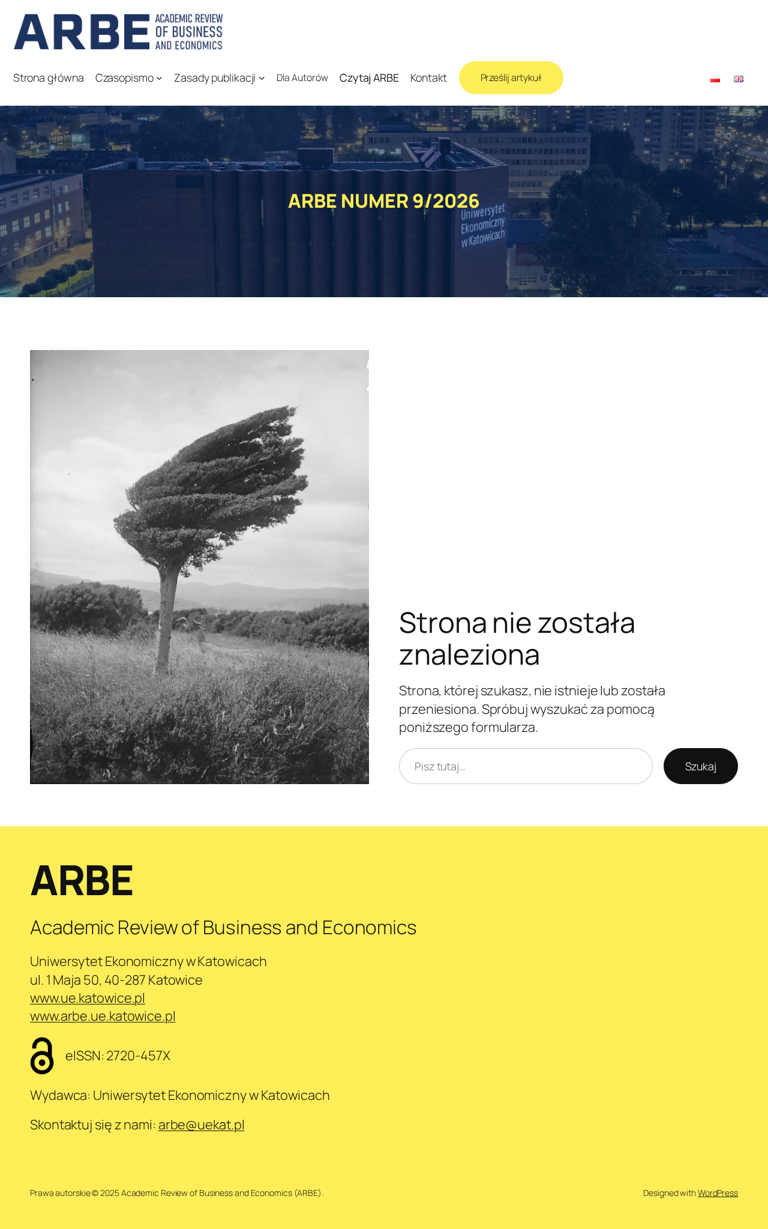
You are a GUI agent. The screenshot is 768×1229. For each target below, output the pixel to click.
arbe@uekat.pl (201, 1125)
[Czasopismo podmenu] (159, 77)
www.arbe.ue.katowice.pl (103, 1016)
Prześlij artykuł (511, 77)
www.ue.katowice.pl (87, 998)
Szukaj (700, 766)
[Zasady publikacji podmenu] (262, 77)
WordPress (718, 1192)
